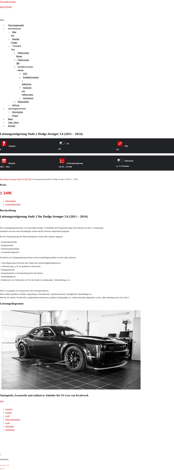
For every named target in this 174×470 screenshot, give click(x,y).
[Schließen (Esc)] (8, 465)
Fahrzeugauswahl (16, 25)
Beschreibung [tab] (10, 201)
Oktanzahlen (23, 102)
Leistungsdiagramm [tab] (13, 204)
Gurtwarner (28, 98)
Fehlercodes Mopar (22, 54)
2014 (19, 179)
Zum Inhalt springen (8, 2)
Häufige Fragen (15, 41)
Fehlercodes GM (22, 61)
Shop (2, 401)
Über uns (13, 34)
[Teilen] (6, 465)
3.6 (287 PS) (26, 179)
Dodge (6, 179)
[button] (68, 20)
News (10, 119)
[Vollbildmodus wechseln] (3, 465)
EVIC (25, 74)
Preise (15, 116)
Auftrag (15, 105)
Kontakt (11, 126)
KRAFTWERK (6, 7)
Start (1, 179)
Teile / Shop (13, 122)
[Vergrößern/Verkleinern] (1, 465)
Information (17, 112)
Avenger (13, 179)
